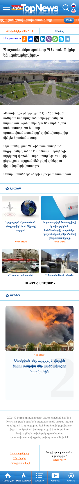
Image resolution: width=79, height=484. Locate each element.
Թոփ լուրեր (23, 480)
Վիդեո (55, 480)
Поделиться (12, 38)
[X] (36, 39)
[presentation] (63, 295)
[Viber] (49, 39)
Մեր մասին (19, 458)
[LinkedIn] (42, 39)
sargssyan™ (59, 459)
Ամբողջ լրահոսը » (39, 283)
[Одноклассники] (24, 39)
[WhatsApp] (55, 39)
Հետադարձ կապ (19, 453)
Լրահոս (39, 480)
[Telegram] (67, 39)
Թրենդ (71, 480)
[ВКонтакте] (30, 39)
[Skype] (61, 39)
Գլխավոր (8, 480)
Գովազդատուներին (20, 463)
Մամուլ (59, 31)
